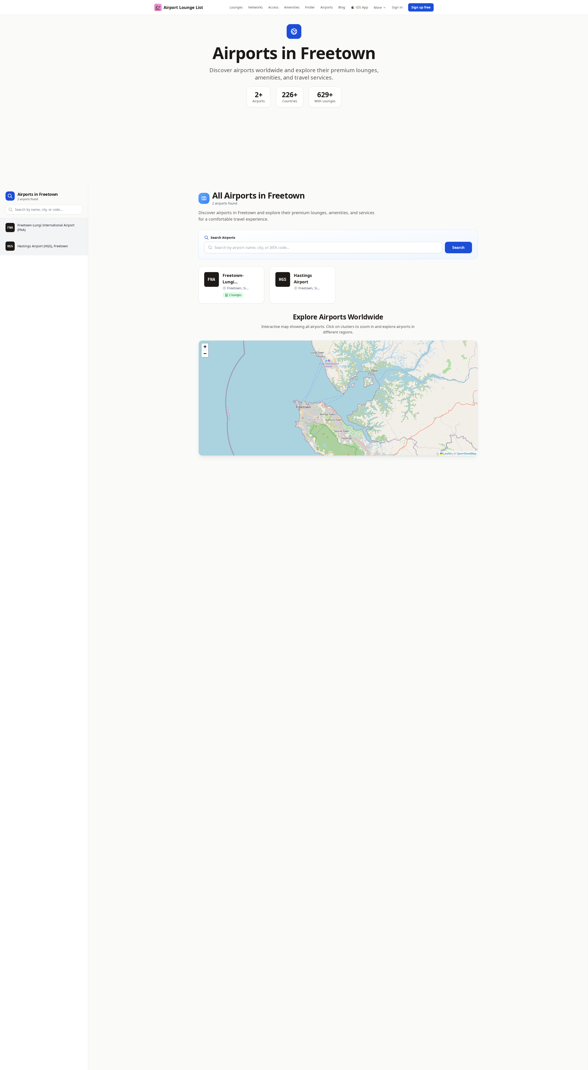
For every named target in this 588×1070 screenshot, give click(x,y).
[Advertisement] (294, 151)
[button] (326, 360)
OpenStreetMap (466, 453)
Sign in (397, 7)
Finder (310, 7)
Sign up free (420, 7)
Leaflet (447, 453)
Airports (326, 7)
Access (273, 7)
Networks (255, 7)
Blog (341, 7)
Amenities (292, 7)
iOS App (362, 7)
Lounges (236, 7)
